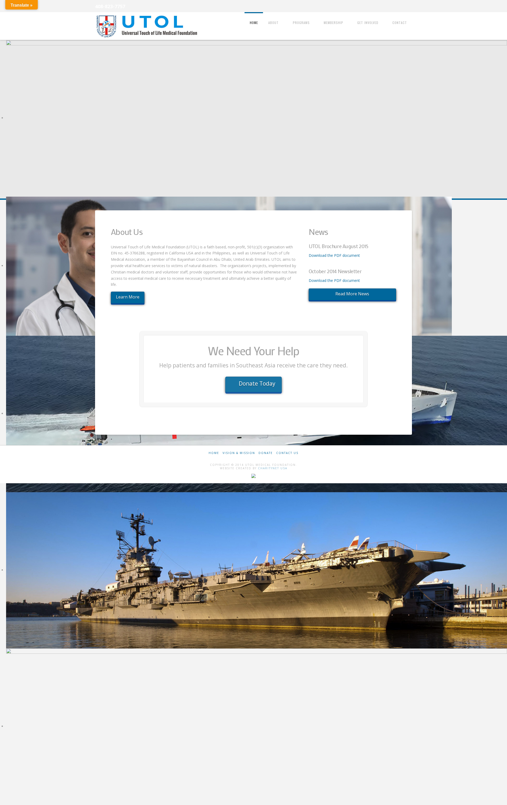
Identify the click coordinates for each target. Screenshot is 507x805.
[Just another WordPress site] (148, 26)
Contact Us (287, 453)
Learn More (127, 297)
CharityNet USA (272, 468)
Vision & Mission (239, 453)
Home (214, 453)
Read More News (352, 294)
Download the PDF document (334, 255)
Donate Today (257, 383)
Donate (266, 453)
